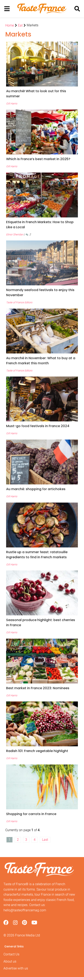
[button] (42, 93)
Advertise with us (15, 968)
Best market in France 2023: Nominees (37, 688)
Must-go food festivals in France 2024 (37, 426)
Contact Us (11, 954)
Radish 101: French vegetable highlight (37, 751)
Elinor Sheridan (14, 234)
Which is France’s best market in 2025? (38, 159)
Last (45, 840)
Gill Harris (11, 103)
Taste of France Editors (19, 302)
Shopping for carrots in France (31, 814)
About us (9, 961)
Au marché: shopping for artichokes (35, 489)
